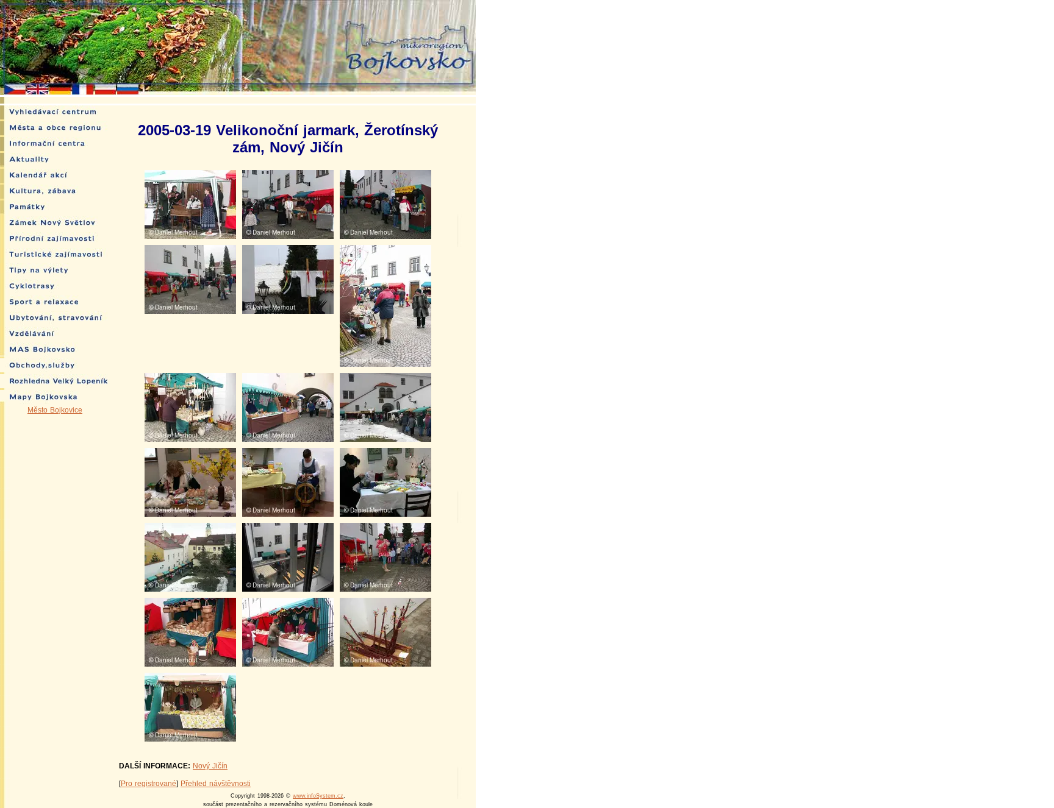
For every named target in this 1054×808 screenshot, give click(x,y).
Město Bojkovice (54, 410)
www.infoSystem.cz (318, 796)
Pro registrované (148, 783)
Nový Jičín (210, 766)
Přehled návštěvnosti (216, 783)
